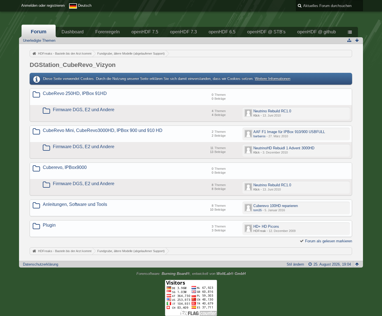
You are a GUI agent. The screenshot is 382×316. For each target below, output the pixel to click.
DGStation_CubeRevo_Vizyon (72, 64)
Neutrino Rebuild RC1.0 (272, 111)
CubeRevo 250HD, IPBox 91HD (75, 93)
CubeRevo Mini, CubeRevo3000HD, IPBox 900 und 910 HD (102, 130)
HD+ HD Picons (266, 226)
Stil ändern (295, 264)
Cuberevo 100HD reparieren (275, 206)
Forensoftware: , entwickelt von (191, 273)
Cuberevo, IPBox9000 (65, 167)
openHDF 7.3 (183, 31)
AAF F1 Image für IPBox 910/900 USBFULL (289, 132)
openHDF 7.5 (144, 31)
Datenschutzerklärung (40, 264)
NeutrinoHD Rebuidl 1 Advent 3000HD (283, 148)
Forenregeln (107, 31)
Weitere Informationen (272, 78)
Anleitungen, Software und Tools (75, 204)
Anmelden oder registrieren (43, 5)
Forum (38, 31)
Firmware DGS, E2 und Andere (83, 109)
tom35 (257, 210)
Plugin (49, 225)
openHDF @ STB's (266, 31)
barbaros (259, 136)
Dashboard (73, 31)
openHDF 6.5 (222, 31)
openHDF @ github (316, 31)
